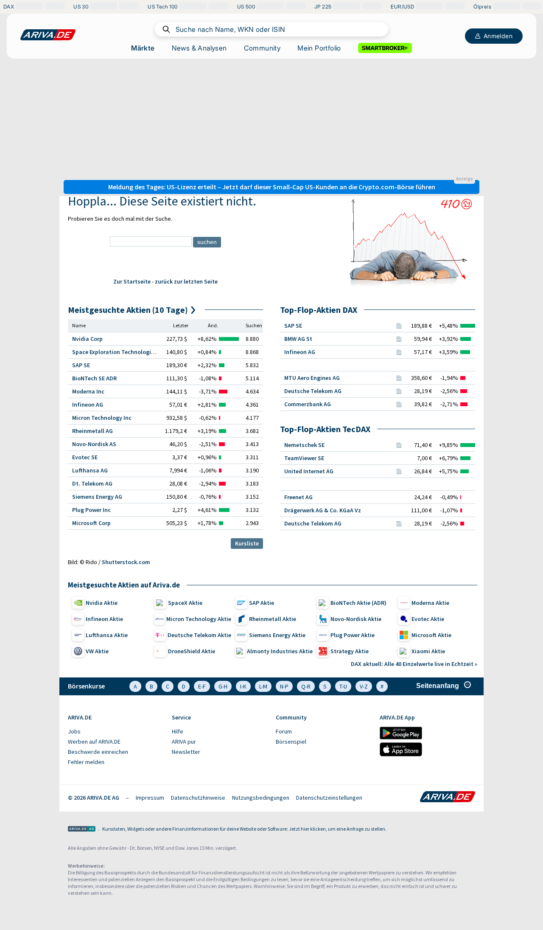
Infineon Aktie (104, 619)
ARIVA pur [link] (184, 741)
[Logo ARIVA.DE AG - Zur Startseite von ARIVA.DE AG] (81, 829)
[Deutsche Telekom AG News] (398, 391)
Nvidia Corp (87, 339)
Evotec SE (85, 457)
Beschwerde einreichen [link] (98, 752)
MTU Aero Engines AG (312, 378)
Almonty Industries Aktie (280, 651)
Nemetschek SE (304, 445)
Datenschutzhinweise (198, 797)
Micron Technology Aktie (198, 619)
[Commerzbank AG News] (398, 404)
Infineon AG (87, 404)
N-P (284, 686)
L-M (263, 686)
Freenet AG (298, 497)
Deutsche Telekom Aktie (199, 635)
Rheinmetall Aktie (272, 619)
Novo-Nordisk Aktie (355, 619)
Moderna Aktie (430, 603)
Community (262, 48)
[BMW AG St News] (398, 339)
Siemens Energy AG (97, 496)
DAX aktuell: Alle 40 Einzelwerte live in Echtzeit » (414, 664)
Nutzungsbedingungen (260, 797)
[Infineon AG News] (398, 352)
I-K (243, 686)
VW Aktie (97, 651)
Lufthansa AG (90, 470)
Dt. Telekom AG (92, 483)
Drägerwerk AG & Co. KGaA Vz (322, 510)
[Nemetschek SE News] (398, 445)
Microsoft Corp (91, 523)
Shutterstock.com (126, 562)
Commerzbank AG (307, 404)
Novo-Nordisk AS (94, 444)
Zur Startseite (132, 281)
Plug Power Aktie (352, 635)
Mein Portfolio (319, 48)
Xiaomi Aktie (428, 651)
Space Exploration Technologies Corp (121, 352)
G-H (222, 686)
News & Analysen (199, 48)
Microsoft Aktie (431, 635)
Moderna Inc (88, 391)
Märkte (142, 48)
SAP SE (81, 365)
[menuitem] (115, 732)
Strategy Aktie (349, 651)
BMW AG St (298, 339)
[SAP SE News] (398, 325)
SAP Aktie (261, 603)
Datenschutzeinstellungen (329, 797)
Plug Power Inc (91, 510)
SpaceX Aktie (185, 603)
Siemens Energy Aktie (277, 635)
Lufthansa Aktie (107, 635)
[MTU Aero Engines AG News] (398, 378)
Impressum (150, 797)
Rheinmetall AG (92, 431)
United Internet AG (308, 471)
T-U (343, 686)
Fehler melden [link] (86, 762)
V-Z (364, 686)
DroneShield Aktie (191, 651)
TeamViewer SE (304, 458)
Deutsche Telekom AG (312, 391)
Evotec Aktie (427, 619)
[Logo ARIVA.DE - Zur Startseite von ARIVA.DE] (447, 797)
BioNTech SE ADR (94, 378)
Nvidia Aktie (102, 603)
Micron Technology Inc (102, 417)
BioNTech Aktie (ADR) (358, 603)
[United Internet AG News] (398, 471)
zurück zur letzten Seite (186, 281)
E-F (202, 686)
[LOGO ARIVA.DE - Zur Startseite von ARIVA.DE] (48, 34)
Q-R (306, 686)
